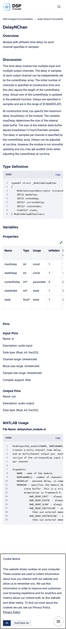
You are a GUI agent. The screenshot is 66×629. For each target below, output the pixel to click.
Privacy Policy (11, 612)
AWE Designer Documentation (18, 19)
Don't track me (22, 623)
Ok (6, 623)
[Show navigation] (58, 621)
